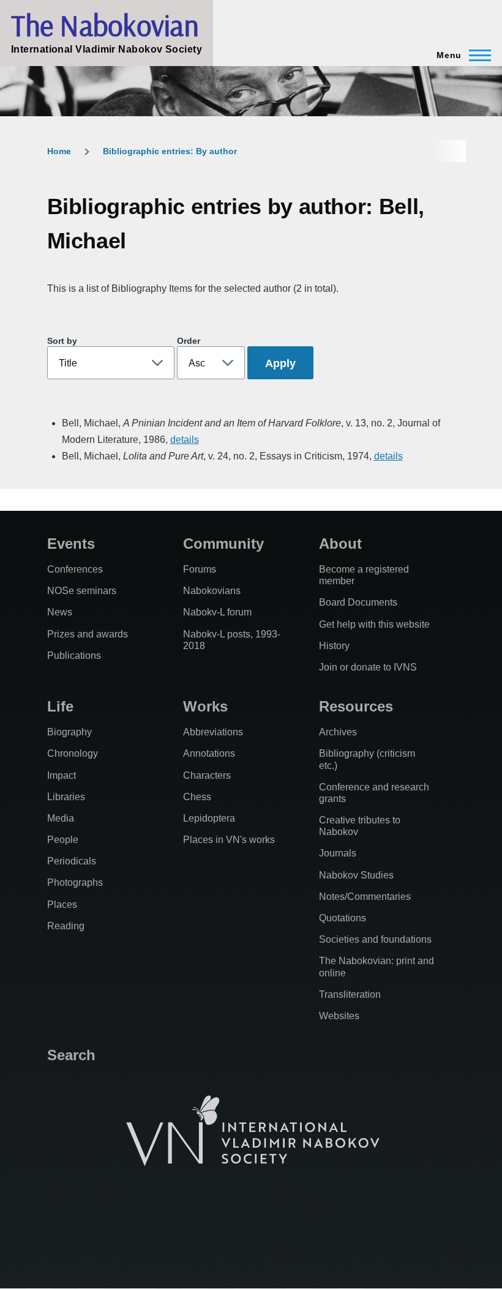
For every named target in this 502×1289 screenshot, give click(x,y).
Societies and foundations (375, 939)
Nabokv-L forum (217, 612)
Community (223, 543)
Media (60, 818)
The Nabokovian (104, 25)
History (334, 646)
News (59, 612)
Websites (339, 1016)
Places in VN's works (229, 839)
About (340, 543)
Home (59, 151)
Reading (65, 926)
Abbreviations (213, 732)
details (184, 439)
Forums (199, 569)
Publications (74, 655)
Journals (337, 853)
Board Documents (358, 602)
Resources (356, 706)
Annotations (209, 753)
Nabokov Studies (356, 875)
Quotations (342, 918)
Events (71, 543)
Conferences (75, 569)
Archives (338, 732)
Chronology (72, 753)
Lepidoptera (209, 818)
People (62, 839)
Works (205, 706)
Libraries (66, 797)
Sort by (62, 341)
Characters (207, 775)
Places (62, 904)
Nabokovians (212, 590)
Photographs (75, 882)
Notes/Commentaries (365, 896)
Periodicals (71, 861)
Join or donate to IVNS (368, 667)
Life (60, 706)
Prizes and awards (87, 634)
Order (188, 341)
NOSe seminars (81, 590)
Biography (69, 732)
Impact (61, 775)
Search (71, 1055)
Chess (197, 797)
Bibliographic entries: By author (170, 151)
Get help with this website (374, 624)
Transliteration (350, 994)
